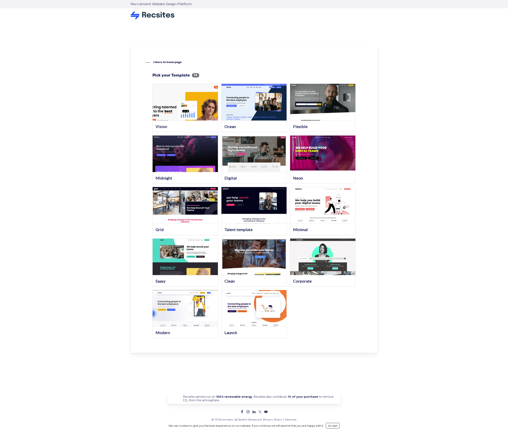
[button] (163, 62)
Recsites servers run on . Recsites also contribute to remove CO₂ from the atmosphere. (258, 398)
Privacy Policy (272, 420)
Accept (333, 425)
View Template (185, 105)
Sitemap (290, 420)
